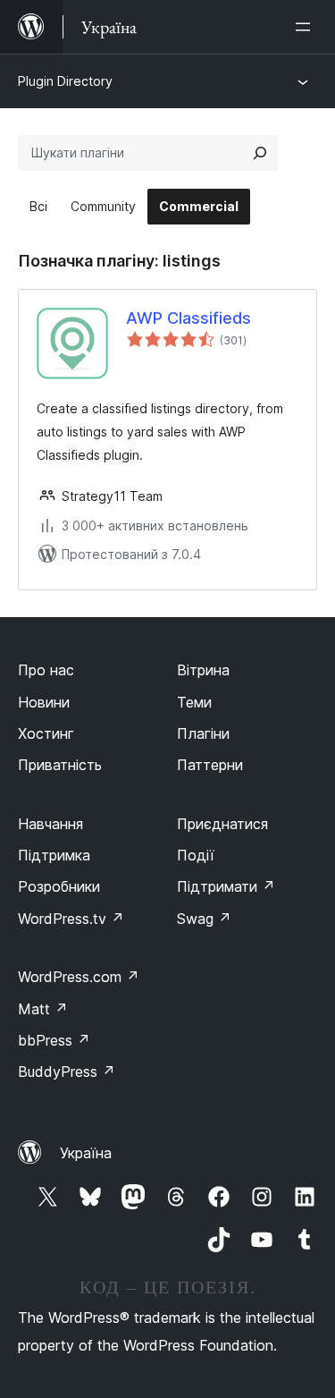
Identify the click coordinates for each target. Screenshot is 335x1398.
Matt (43, 1009)
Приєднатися (222, 824)
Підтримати (226, 886)
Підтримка (54, 855)
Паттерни (210, 765)
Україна (86, 1153)
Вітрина (203, 670)
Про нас (46, 670)
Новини (44, 702)
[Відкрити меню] (306, 27)
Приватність (60, 765)
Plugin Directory (65, 81)
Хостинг (46, 733)
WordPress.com (78, 977)
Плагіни (203, 733)
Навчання (50, 824)
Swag (204, 919)
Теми (194, 702)
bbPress (54, 1040)
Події (195, 855)
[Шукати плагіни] (260, 153)
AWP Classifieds (188, 318)
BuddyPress (66, 1071)
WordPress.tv (71, 919)
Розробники (59, 886)
